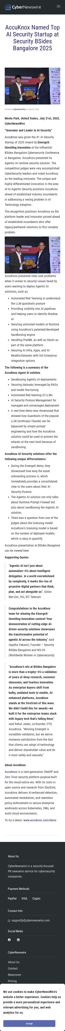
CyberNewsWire (19, 109)
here (26, 550)
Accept (29, 1023)
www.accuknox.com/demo (39, 820)
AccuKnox (11, 137)
